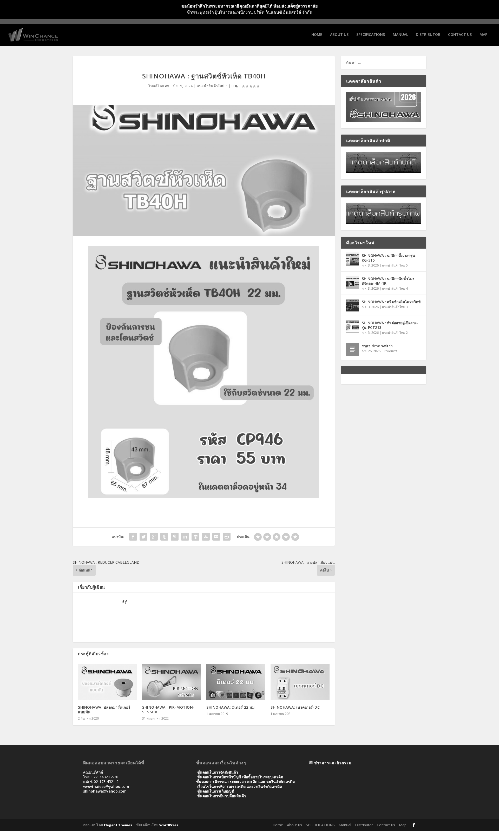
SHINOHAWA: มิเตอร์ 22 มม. (231, 707)
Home (316, 34)
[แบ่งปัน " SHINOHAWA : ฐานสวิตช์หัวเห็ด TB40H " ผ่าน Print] (226, 536)
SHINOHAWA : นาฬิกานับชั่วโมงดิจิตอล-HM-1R (388, 281)
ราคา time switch (377, 345)
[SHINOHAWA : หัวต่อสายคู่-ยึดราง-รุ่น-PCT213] (352, 326)
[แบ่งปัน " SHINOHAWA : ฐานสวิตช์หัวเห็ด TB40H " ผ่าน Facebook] (133, 536)
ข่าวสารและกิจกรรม (333, 762)
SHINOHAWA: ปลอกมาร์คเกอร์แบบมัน (104, 709)
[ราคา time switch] (352, 349)
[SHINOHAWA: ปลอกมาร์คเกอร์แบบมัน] (107, 682)
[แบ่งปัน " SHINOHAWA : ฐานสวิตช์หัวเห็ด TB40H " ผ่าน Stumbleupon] (206, 536)
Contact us (460, 34)
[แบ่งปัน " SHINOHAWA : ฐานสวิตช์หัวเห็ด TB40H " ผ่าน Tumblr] (164, 536)
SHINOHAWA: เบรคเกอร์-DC (295, 707)
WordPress (168, 825)
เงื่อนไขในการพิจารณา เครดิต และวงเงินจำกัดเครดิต (239, 786)
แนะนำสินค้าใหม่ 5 (395, 265)
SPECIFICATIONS (370, 34)
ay (167, 85)
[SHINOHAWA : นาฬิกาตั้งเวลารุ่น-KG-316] (352, 258)
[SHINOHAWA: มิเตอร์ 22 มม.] (235, 682)
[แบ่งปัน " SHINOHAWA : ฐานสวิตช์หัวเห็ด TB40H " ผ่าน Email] (216, 536)
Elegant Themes (118, 825)
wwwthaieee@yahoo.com (106, 786)
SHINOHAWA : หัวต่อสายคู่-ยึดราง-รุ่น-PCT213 (390, 325)
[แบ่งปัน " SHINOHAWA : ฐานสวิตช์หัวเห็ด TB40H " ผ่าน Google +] (154, 536)
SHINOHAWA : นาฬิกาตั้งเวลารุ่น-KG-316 (389, 258)
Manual (400, 34)
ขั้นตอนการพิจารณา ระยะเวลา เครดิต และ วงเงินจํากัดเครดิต (245, 781)
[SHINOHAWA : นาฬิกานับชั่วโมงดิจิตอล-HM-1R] (352, 282)
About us (339, 34)
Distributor (428, 34)
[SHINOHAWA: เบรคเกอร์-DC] (300, 682)
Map (483, 34)
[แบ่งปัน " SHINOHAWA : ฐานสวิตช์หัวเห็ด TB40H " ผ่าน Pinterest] (174, 536)
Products (390, 351)
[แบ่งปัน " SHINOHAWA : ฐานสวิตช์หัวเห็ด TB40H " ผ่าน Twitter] (143, 536)
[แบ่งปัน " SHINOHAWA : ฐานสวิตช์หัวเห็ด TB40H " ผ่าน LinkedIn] (185, 536)
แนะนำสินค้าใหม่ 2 (395, 332)
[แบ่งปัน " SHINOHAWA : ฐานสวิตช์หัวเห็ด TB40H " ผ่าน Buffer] (195, 536)
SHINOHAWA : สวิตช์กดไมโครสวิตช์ (391, 301)
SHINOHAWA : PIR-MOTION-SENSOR (168, 709)
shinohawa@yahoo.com (105, 791)
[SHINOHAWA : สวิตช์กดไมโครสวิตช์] (352, 305)
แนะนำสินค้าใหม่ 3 (212, 85)
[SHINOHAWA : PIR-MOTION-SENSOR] (171, 682)
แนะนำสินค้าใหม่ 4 (395, 288)
